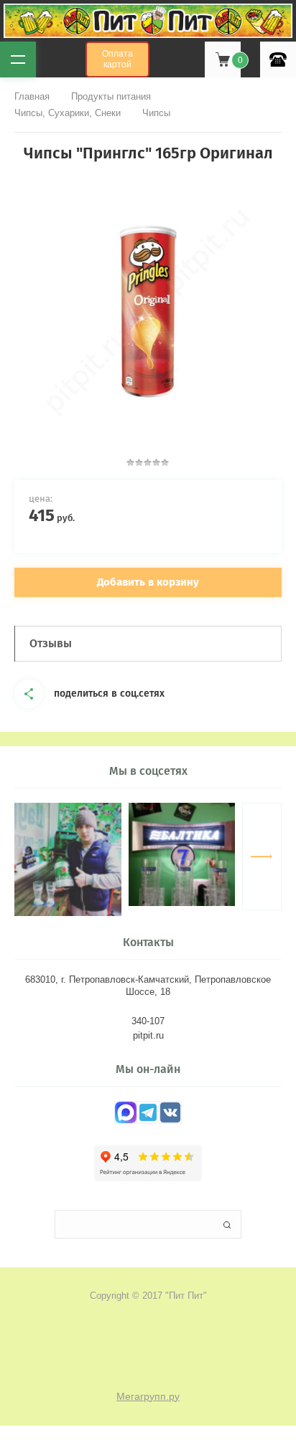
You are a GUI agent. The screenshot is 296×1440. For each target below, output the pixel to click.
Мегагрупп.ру (148, 1396)
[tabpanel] (148, 311)
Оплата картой (117, 59)
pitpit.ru (148, 1035)
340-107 (148, 1021)
